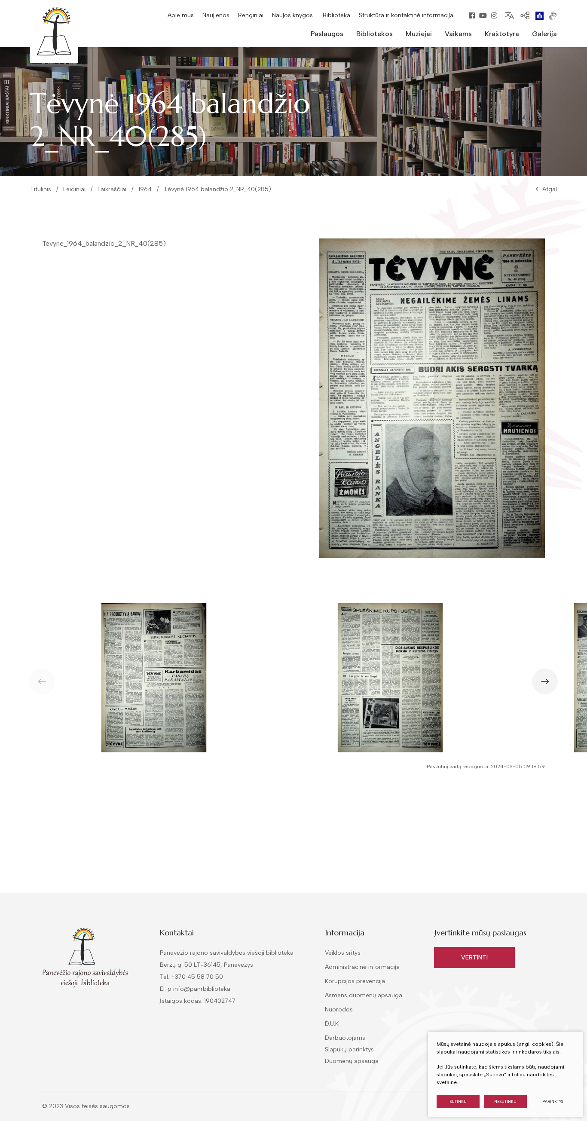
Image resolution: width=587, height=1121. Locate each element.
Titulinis (40, 189)
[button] (545, 681)
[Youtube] (483, 15)
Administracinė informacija (362, 967)
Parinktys (552, 1101)
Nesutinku (505, 1101)
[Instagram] (494, 15)
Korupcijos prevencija (355, 981)
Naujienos (215, 15)
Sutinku (458, 1101)
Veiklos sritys (343, 952)
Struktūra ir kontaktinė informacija (406, 15)
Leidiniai (74, 189)
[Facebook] (472, 15)
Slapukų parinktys (349, 1049)
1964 (145, 189)
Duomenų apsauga (352, 1061)
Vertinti (474, 957)
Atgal (549, 189)
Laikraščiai (112, 189)
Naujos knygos (292, 15)
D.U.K (332, 1023)
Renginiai (250, 15)
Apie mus (181, 15)
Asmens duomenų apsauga (363, 995)
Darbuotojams (345, 1038)
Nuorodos (339, 1009)
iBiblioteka (335, 15)
